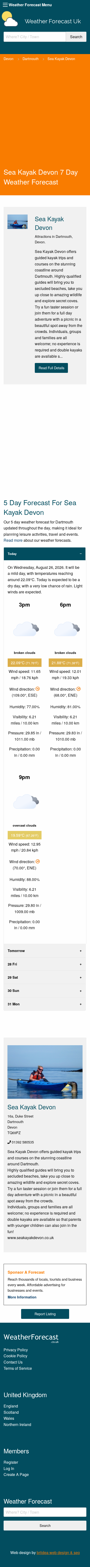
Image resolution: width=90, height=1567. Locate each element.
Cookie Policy (15, 1355)
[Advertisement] (45, 119)
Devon (8, 58)
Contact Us (13, 1362)
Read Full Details (51, 367)
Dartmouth (31, 58)
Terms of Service (18, 1368)
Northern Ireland (17, 1424)
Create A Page (16, 1474)
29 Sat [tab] (13, 977)
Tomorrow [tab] (16, 950)
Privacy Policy (16, 1349)
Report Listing (45, 1313)
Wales (9, 1418)
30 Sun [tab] (13, 990)
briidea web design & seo (58, 1552)
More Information (22, 1297)
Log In (9, 1468)
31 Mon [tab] (14, 1004)
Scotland (11, 1412)
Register (11, 1462)
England (11, 1406)
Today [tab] (12, 554)
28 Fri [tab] (12, 964)
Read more (13, 540)
